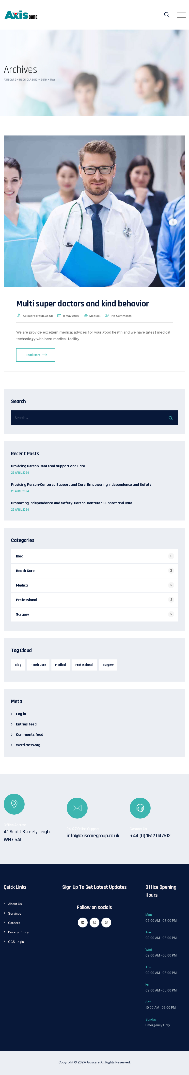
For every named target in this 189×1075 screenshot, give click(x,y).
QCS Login (16, 942)
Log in (21, 714)
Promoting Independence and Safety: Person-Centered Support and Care (71, 503)
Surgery (22, 614)
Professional (26, 600)
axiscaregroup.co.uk (38, 316)
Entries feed (26, 724)
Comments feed (29, 734)
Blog (19, 556)
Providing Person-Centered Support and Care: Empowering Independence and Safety (81, 485)
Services (14, 913)
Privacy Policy (18, 932)
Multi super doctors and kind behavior (82, 303)
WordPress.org (28, 745)
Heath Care (25, 570)
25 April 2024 (20, 473)
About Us (15, 904)
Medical (95, 316)
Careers (14, 923)
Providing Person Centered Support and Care (48, 466)
